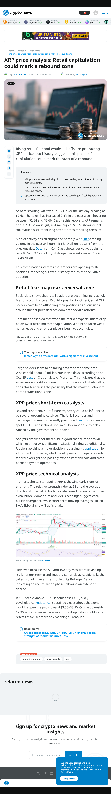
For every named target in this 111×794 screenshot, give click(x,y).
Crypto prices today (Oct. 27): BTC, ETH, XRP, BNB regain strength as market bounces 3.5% (60, 634)
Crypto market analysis (29, 50)
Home (11, 50)
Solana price (92, 21)
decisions (84, 420)
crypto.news (45, 560)
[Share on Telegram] (9, 168)
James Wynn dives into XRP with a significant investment (61, 356)
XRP (86, 239)
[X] (39, 773)
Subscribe (73, 755)
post (30, 377)
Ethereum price (33, 21)
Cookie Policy (66, 772)
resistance (43, 603)
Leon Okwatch (20, 74)
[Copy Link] (9, 174)
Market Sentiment (31, 659)
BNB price (73, 21)
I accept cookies (69, 778)
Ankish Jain (81, 74)
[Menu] (105, 12)
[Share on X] (9, 156)
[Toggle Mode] (95, 12)
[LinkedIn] (52, 773)
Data (39, 248)
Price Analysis (53, 659)
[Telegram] (45, 773)
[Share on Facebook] (9, 151)
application (92, 448)
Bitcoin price (11, 21)
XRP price (53, 21)
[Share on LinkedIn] (9, 162)
